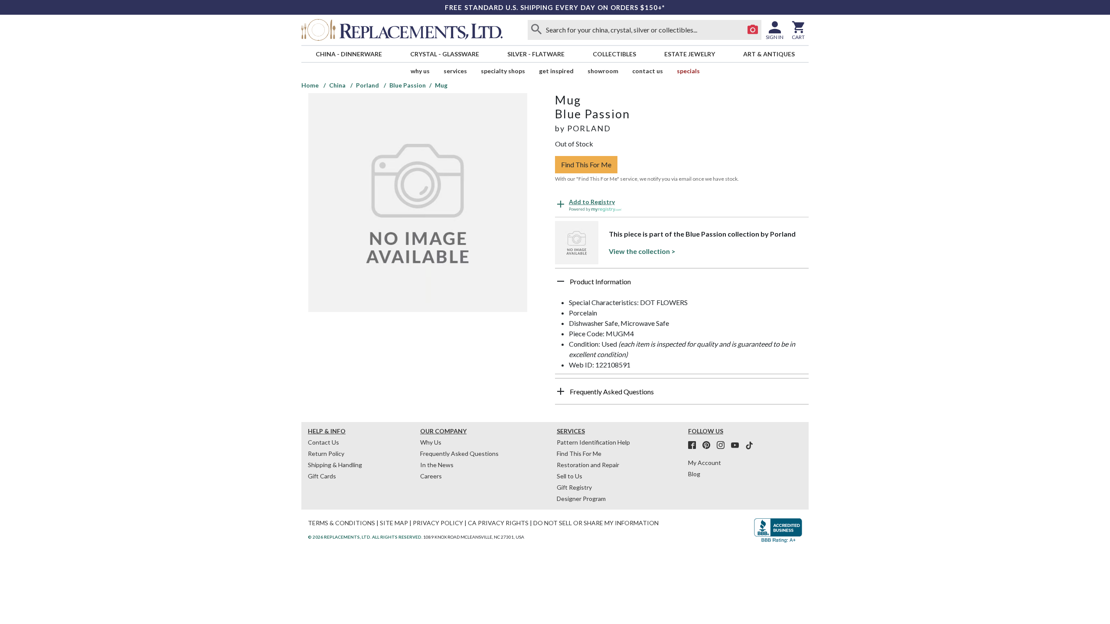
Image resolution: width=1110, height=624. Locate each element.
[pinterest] (708, 445)
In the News (437, 464)
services (455, 71)
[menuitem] (348, 54)
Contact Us (647, 71)
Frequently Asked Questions (459, 453)
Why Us (430, 442)
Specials (688, 71)
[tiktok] (749, 445)
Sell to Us (569, 476)
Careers (431, 476)
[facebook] (694, 445)
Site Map (394, 522)
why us (420, 71)
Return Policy (326, 453)
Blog (694, 474)
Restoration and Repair (588, 464)
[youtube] (737, 445)
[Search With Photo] (752, 30)
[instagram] (723, 445)
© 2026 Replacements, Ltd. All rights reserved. (365, 537)
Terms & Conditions (341, 522)
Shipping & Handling (335, 464)
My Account (704, 462)
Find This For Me (586, 164)
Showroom (603, 71)
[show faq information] (560, 391)
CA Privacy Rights (498, 522)
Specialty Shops (503, 71)
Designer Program (581, 498)
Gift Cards (322, 476)
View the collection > (642, 251)
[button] (682, 285)
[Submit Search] (536, 30)
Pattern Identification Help (593, 442)
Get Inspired (556, 71)
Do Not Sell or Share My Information (596, 522)
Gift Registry (574, 487)
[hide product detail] (560, 281)
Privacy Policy (438, 522)
